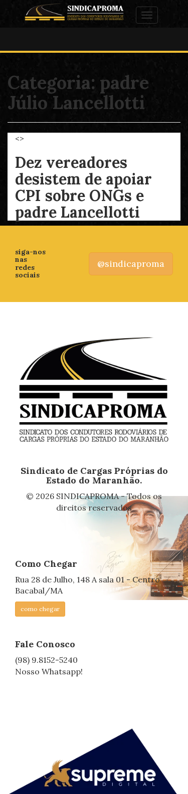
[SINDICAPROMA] (94, 390)
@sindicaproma (130, 263)
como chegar (40, 609)
